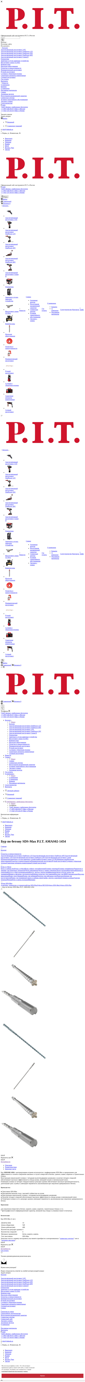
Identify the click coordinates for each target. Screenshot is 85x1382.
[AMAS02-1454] (24, 927)
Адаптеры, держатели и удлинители (13, 885)
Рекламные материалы (9, 1328)
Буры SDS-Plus (31, 885)
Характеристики (11, 1167)
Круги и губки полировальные (18, 872)
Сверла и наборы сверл (34, 878)
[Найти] (2, 40)
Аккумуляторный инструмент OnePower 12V (17, 856)
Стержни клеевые (67, 878)
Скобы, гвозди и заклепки (52, 878)
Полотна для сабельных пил (47, 876)
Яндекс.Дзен (9, 148)
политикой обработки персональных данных (15, 1371)
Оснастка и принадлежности (21, 861)
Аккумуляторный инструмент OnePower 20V (29, 857)
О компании (13, 777)
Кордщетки (71, 870)
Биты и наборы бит (8, 869)
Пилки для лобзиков (30, 876)
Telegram (8, 142)
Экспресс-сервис (7, 1321)
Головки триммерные (66, 869)
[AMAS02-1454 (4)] (24, 1021)
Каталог (12, 724)
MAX (7, 146)
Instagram (8, 140)
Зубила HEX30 (42, 885)
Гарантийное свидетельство (11, 1313)
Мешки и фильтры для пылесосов (20, 874)
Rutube (7, 144)
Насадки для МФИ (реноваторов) (66, 874)
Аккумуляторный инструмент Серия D (15, 1286)
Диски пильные (61, 870)
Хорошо (42, 1375)
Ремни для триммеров (18, 878)
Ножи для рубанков (16, 876)
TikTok (7, 149)
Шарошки (31, 880)
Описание (8, 1165)
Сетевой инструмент (39, 863)
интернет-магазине (8, 1240)
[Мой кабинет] (2, 704)
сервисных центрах (67, 1238)
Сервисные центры (8, 1317)
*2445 (3, 105)
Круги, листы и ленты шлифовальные (42, 872)
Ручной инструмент (59, 861)
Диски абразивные (31, 870)
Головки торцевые (51, 869)
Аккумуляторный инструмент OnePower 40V (49, 856)
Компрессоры (62, 859)
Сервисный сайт (7, 1319)
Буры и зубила (20, 869)
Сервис (11, 761)
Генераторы (6, 859)
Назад (13, 722)
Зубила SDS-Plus (65, 885)
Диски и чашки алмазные (47, 870)
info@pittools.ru (7, 129)
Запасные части (10, 1169)
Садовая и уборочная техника (11, 1302)
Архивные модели (7, 1323)
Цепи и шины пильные (20, 880)
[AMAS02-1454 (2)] (24, 959)
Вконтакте (8, 138)
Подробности (5, 1162)
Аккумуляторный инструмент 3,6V (13, 1278)
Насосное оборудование (9, 1295)
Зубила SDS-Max (54, 885)
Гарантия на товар (7, 1311)
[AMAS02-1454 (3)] (24, 990)
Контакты (4, 1330)
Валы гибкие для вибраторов (35, 869)
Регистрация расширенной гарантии (14, 1315)
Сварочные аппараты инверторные (19, 863)
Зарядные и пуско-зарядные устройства (24, 859)
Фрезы (9, 880)
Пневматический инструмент (41, 861)
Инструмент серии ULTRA (48, 859)
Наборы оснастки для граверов (43, 874)
